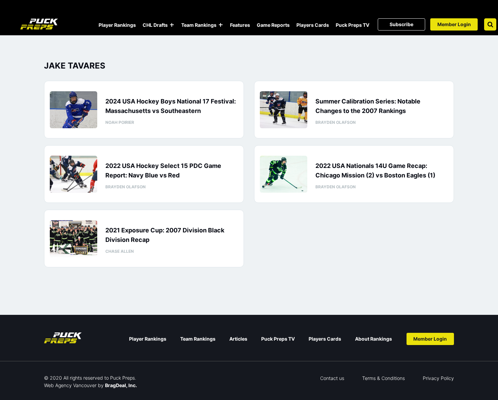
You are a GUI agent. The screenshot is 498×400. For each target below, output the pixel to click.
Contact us (332, 378)
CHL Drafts (155, 25)
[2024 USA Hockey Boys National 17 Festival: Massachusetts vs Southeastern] (73, 109)
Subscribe (401, 24)
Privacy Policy (438, 378)
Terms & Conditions (383, 378)
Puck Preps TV (352, 25)
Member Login (454, 24)
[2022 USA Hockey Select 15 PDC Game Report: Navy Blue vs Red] (73, 174)
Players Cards (312, 25)
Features (240, 25)
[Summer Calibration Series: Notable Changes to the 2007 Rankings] (283, 109)
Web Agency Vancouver (70, 385)
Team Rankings (198, 25)
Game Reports (273, 25)
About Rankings (373, 339)
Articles (238, 339)
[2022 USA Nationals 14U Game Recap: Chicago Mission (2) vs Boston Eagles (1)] (283, 174)
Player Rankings (117, 25)
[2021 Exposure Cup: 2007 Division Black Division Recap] (73, 238)
